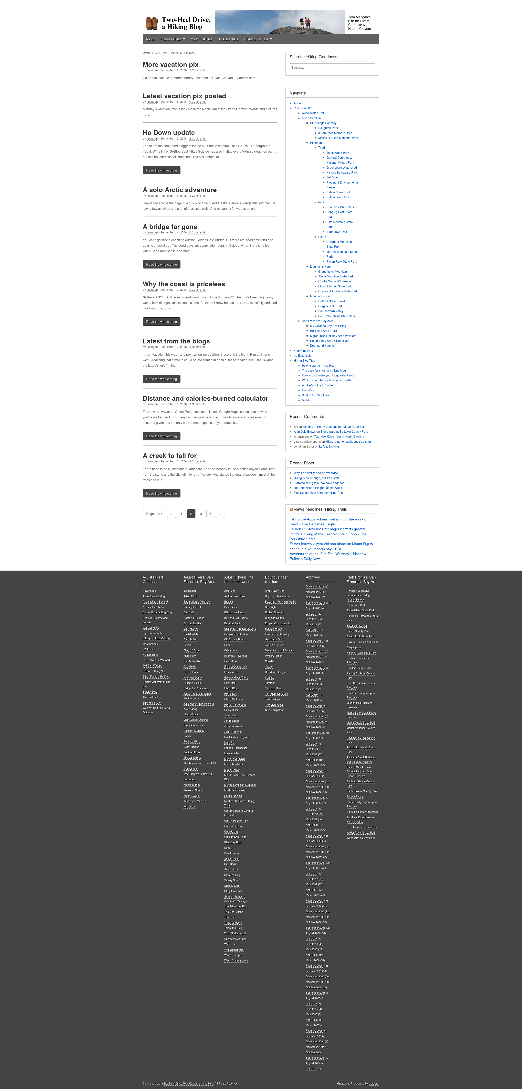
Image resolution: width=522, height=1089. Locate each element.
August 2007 (313, 868)
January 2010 (313, 711)
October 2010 (314, 662)
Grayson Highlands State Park (338, 291)
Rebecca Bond (192, 741)
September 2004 (315, 1057)
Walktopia (230, 944)
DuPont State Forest (331, 301)
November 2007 (315, 852)
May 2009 (311, 754)
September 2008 (315, 798)
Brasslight (270, 607)
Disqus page (354, 647)
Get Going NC (151, 627)
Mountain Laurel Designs (279, 650)
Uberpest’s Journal (235, 939)
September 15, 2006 (173, 138)
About (150, 39)
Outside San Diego (235, 837)
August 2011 (313, 608)
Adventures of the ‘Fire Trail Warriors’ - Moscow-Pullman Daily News (328, 556)
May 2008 (311, 819)
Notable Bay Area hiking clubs (329, 340)
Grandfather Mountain (332, 271)
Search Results (355, 796)
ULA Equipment (274, 710)
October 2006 (314, 922)
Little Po (229, 742)
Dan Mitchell (191, 628)
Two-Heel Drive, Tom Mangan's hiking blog (188, 1083)
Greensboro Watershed (341, 167)
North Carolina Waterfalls (157, 660)
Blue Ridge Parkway (323, 123)
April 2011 (312, 629)
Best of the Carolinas (315, 395)
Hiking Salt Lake (233, 699)
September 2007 (315, 863)
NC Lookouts (150, 655)
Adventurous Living (154, 596)
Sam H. (228, 848)
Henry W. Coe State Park (361, 652)
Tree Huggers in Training (198, 774)
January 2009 (313, 776)
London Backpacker (235, 748)
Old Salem (333, 177)
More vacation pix (171, 64)
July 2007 (311, 873)
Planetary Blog (232, 842)
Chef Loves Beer (234, 639)
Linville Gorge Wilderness (334, 281)
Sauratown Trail (336, 231)
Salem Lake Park (337, 197)
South (322, 236)
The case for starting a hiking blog (324, 370)
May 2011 (311, 624)
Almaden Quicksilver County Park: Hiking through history (358, 595)
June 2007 (312, 879)
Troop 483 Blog (233, 928)
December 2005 (315, 976)
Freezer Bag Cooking (277, 634)
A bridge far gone (170, 226)
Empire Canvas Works (278, 623)
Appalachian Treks (153, 607)
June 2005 (312, 1009)
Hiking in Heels (192, 683)
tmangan (152, 70)
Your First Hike (201, 39)
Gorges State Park (330, 306)
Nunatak (270, 661)
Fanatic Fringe (273, 628)
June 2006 (312, 944)
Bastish (228, 601)
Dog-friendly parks (322, 345)
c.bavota (373, 1083)
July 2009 (311, 743)
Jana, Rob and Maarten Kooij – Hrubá (197, 696)
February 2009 (314, 770)
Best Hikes (230, 607)
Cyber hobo (231, 650)
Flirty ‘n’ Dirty (191, 650)
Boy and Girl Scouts (236, 618)
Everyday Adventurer (236, 656)
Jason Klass (231, 715)
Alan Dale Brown (305, 431)
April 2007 (312, 890)
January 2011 (313, 646)
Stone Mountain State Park (336, 276)
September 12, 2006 (173, 289)
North (321, 202)
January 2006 (313, 971)
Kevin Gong (190, 709)
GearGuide (190, 666)
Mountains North (321, 266)
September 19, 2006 (173, 70)
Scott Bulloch (191, 747)
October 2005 (314, 987)
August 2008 (313, 803)
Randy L (188, 736)
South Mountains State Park (336, 316)
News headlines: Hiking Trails (320, 509)
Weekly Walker (192, 796)
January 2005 (313, 1036)
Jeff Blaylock (231, 721)
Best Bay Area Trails (323, 330)
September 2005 (315, 992)
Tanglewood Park (337, 152)
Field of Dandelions (235, 666)
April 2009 (312, 760)
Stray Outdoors (233, 891)
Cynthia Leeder (192, 623)
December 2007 (315, 846)
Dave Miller (190, 639)
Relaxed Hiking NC (154, 671)
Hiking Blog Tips (256, 39)
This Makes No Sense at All (200, 763)
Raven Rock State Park (341, 261)
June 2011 (312, 619)
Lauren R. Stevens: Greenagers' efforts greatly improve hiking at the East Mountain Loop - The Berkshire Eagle (328, 533)
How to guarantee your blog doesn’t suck (328, 375)
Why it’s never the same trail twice (316, 473)
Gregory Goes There (236, 677)
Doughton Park (328, 127)
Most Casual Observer (196, 720)
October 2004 (314, 1052)
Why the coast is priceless (184, 283)
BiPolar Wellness (234, 612)
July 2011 (311, 613)
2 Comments (197, 70)
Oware (269, 666)
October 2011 (314, 597)
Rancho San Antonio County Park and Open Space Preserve (360, 771)
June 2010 (312, 684)
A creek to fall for (170, 455)
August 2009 (313, 738)
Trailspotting (191, 768)
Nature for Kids (233, 796)
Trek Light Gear (274, 704)
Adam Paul (190, 596)
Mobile (306, 400)
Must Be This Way (235, 790)
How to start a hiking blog (318, 365)
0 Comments (197, 196)
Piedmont (316, 142)
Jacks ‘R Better (274, 645)
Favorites (308, 390)
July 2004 (311, 1068)
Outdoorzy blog (233, 826)
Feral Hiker (230, 661)
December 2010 (315, 651)
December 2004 (315, 1041)
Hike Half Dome (193, 677)
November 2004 (315, 1047)
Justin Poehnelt (233, 732)
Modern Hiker (232, 769)
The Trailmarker (152, 697)
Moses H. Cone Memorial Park (338, 137)
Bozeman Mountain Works (280, 601)
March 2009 (313, 765)
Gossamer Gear (274, 639)
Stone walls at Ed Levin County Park (344, 431)
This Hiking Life (152, 702)
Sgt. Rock (230, 864)
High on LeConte (152, 633)
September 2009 (315, 733)
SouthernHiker (192, 752)
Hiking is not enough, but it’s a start (348, 441)
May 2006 (311, 949)
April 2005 (312, 1020)
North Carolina (311, 118)
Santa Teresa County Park (362, 791)
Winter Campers (233, 955)
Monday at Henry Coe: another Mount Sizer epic (334, 426)
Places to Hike (170, 39)
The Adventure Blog (236, 906)
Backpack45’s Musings (197, 601)
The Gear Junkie (233, 912)
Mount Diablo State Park (361, 722)
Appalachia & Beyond (155, 601)
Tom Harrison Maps (276, 693)
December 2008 (315, 781)
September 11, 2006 (173, 404)
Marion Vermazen (234, 758)
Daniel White (191, 634)
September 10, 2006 (173, 461)
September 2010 (315, 667)
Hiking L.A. (230, 693)
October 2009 (314, 727)
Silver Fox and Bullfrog (156, 676)
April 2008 (312, 825)
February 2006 (314, 965)
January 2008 (313, 841)
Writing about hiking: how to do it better (327, 380)
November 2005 (315, 982)
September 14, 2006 (173, 232)
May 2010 (311, 689)
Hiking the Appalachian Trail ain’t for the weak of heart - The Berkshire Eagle (328, 521)
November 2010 (315, 657)
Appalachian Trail (313, 113)
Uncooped (189, 779)
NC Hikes (148, 649)
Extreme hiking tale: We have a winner (319, 483)
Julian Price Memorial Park (335, 133)
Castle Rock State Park (360, 636)
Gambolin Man (192, 661)
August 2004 (313, 1063)
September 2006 (315, 928)
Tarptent (270, 683)
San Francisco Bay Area (318, 321)
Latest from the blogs (176, 340)
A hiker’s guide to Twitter (318, 385)
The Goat (229, 917)
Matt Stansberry (233, 764)
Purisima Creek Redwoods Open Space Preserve (362, 759)
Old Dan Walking (152, 665)
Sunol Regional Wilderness (362, 812)
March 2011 (313, 635)
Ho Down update (169, 132)
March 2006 (313, 960)
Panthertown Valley (330, 311)
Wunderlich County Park (361, 838)
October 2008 (314, 792)
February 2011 (314, 640)
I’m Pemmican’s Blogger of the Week (318, 487)
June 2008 (312, 814)
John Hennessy (233, 726)
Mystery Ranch (273, 656)
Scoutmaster (231, 853)
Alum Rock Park (356, 605)
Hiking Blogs (231, 688)
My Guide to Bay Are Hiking (328, 325)
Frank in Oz (231, 672)
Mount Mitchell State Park (335, 286)
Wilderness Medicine (195, 801)
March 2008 (313, 830)
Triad (321, 147)
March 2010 (313, 700)
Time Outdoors (233, 922)
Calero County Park (358, 631)
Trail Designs (272, 699)
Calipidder (189, 612)
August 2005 (313, 998)
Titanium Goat (273, 688)
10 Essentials (228, 39)
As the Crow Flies (234, 596)
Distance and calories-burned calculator (205, 398)
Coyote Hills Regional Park (362, 642)
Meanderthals (150, 644)
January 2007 (313, 906)
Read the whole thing (161, 170)
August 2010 (313, 673)
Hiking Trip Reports (235, 704)
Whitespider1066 (234, 950)
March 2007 (313, 895)
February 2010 (314, 705)
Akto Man (230, 591)
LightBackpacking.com (237, 737)
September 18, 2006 (173, 101)
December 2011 (315, 586)
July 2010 (311, 678)
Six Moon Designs (275, 672)
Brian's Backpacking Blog (157, 612)
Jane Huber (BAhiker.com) (199, 703)
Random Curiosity (194, 731)
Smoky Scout (150, 691)
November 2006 (315, 917)
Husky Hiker (231, 710)
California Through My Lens (240, 628)
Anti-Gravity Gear (275, 591)
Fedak (187, 645)
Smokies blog (232, 875)
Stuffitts (269, 677)
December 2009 (315, 716)
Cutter (227, 645)
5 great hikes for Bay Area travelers (333, 335)
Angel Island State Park (360, 610)
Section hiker (231, 858)
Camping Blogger (194, 618)
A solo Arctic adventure (180, 189)
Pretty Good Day (193, 725)
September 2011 (315, 602)
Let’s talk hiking (329, 446)
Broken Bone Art (274, 612)
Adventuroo (149, 591)
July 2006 (311, 938)
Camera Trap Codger (236, 634)
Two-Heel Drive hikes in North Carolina (339, 436)
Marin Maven (191, 714)
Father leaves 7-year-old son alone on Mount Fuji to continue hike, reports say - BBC (331, 546)
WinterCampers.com (236, 960)
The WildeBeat (192, 757)
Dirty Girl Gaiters (274, 618)
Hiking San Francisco (196, 688)
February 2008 (314, 835)
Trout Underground (235, 933)
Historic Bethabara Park (341, 172)
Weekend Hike (192, 784)
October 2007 (314, 857)
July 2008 (311, 808)
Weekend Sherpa (193, 790)
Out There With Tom (236, 821)
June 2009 (312, 749)
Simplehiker (231, 869)
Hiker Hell (230, 683)
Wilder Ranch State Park (361, 832)
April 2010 (312, 694)
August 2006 (313, 933)
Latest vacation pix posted (184, 95)
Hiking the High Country (156, 638)
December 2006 (315, 911)
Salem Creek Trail (338, 192)
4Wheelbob (190, 591)
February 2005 (314, 1030)
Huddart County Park (359, 668)
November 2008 (315, 787)
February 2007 (314, 900)
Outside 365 (231, 831)
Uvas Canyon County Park (362, 827)
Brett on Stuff (232, 623)
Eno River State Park (340, 207)
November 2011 (315, 592)
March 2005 (313, 1025)
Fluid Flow (190, 656)
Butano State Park (357, 625)
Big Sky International (277, 596)
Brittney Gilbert (192, 607)
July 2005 (311, 1003)
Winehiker (189, 806)
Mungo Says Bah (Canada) (240, 784)
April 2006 (312, 955)
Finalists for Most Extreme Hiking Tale (318, 492)
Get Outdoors (191, 672)
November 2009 (315, 722)
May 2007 (311, 884)
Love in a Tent (232, 753)
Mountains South (321, 296)
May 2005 (311, 1014)
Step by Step (232, 886)
